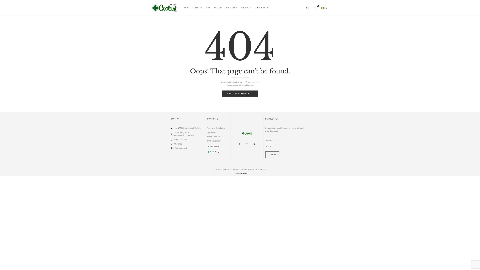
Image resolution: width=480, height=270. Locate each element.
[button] (317, 8)
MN (201, 128)
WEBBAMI (244, 173)
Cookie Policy (214, 152)
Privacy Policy (214, 146)
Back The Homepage (238, 93)
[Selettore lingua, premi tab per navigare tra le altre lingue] (324, 8)
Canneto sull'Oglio (191, 128)
